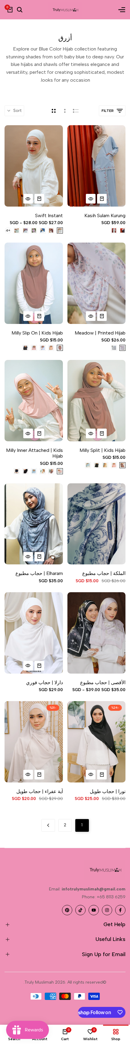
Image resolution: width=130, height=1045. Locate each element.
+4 (8, 230)
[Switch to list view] (75, 110)
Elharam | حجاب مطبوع (39, 573)
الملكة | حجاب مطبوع (103, 573)
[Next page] (48, 825)
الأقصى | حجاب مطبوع (102, 682)
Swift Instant (49, 215)
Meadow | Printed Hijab (100, 333)
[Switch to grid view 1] (64, 110)
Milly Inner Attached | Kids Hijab (34, 453)
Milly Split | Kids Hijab (102, 450)
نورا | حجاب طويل (107, 791)
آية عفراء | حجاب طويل (39, 791)
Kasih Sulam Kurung (104, 215)
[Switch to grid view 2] (53, 110)
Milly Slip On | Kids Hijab (37, 333)
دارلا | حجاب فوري (44, 682)
